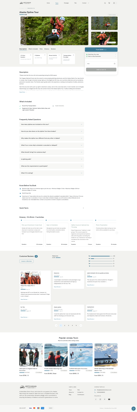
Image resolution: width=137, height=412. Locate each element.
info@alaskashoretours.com (103, 390)
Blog (70, 394)
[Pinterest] (104, 399)
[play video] (54, 31)
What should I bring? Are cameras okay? (33, 152)
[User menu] (115, 3)
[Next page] (80, 325)
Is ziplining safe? (26, 159)
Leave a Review (26, 261)
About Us (71, 392)
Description (23, 49)
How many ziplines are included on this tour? (35, 124)
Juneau (23, 345)
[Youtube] (109, 399)
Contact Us (80, 392)
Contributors (80, 394)
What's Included (33, 49)
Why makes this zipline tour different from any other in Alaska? (40, 138)
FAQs (41, 49)
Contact (84, 3)
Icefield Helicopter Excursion (78, 368)
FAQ (78, 390)
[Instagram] (100, 399)
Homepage (21, 8)
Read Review (24, 299)
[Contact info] (88, 3)
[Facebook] (95, 399)
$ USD (50, 408)
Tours (26, 8)
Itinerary (46, 49)
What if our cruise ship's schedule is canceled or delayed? (39, 145)
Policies (101, 408)
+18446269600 (100, 392)
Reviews (53, 49)
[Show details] (115, 54)
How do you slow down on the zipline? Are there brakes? (38, 131)
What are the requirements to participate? (34, 166)
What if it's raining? (27, 173)
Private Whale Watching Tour (53, 368)
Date (88, 63)
